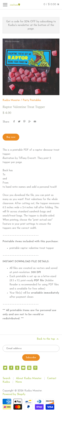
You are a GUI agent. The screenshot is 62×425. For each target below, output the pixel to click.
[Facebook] (11, 368)
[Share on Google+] (29, 122)
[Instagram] (29, 368)
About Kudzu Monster (29, 378)
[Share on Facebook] (14, 122)
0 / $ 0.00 (50, 4)
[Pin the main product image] (24, 122)
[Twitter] (5, 368)
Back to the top (46, 339)
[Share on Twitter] (19, 122)
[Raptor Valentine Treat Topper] (31, 67)
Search (6, 378)
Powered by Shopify (14, 394)
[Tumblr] (17, 368)
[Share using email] (35, 122)
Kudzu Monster (11, 100)
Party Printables (32, 100)
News (19, 382)
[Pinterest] (35, 368)
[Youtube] (23, 368)
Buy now (11, 137)
